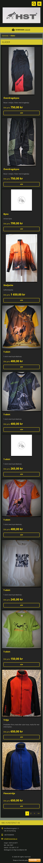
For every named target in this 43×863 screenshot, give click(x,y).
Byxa (5, 214)
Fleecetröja (9, 793)
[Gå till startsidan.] (21, 12)
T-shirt (6, 351)
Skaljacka (8, 285)
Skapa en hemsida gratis (20, 860)
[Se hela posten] (21, 71)
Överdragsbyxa (11, 98)
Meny (39, 4)
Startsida (5, 36)
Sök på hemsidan (34, 4)
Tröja (6, 719)
